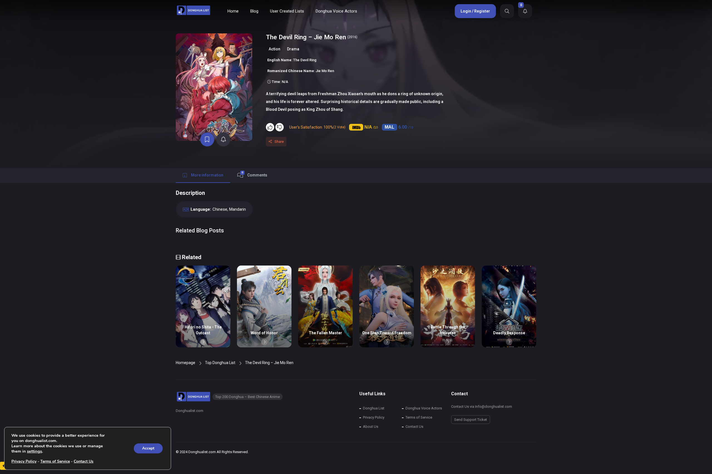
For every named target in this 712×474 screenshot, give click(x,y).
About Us (370, 426)
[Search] (507, 11)
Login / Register (475, 11)
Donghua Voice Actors (336, 11)
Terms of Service (419, 417)
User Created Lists (287, 11)
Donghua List (373, 408)
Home (233, 11)
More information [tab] (207, 175)
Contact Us (414, 426)
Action (274, 49)
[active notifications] (223, 139)
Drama (293, 49)
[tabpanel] (356, 217)
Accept (148, 448)
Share (279, 141)
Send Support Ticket (470, 419)
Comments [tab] (255, 174)
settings (34, 451)
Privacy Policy (373, 417)
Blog (254, 11)
